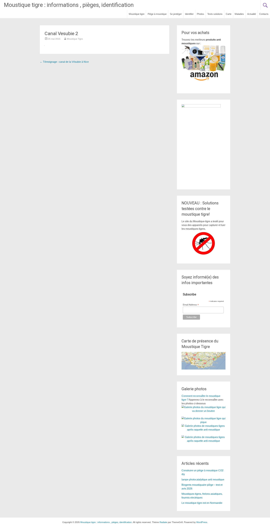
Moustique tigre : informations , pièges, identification (69, 5)
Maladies (239, 14)
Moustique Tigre (75, 39)
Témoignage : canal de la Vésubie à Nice (64, 61)
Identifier (189, 14)
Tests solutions (214, 14)
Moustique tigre (136, 14)
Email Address (191, 304)
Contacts (263, 14)
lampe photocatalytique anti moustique (203, 479)
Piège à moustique (157, 14)
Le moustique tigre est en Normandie (202, 503)
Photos (200, 14)
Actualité (251, 14)
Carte (228, 14)
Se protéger (176, 14)
